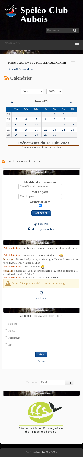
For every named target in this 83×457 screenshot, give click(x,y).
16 (54, 124)
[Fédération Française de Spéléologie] (41, 416)
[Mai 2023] (12, 101)
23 (54, 129)
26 (16, 134)
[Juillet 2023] (71, 101)
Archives (41, 298)
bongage (8, 259)
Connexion (41, 213)
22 (45, 129)
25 (72, 129)
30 (54, 134)
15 (45, 124)
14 (36, 124)
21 (36, 129)
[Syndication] (6, 78)
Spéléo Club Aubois (44, 14)
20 (26, 129)
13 (26, 124)
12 (16, 124)
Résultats (41, 361)
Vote (41, 354)
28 (36, 134)
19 (16, 129)
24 (63, 129)
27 (26, 134)
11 (72, 119)
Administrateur (12, 247)
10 (63, 119)
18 (72, 124)
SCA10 (54, 452)
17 (63, 124)
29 (45, 134)
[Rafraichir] (41, 292)
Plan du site (31, 452)
